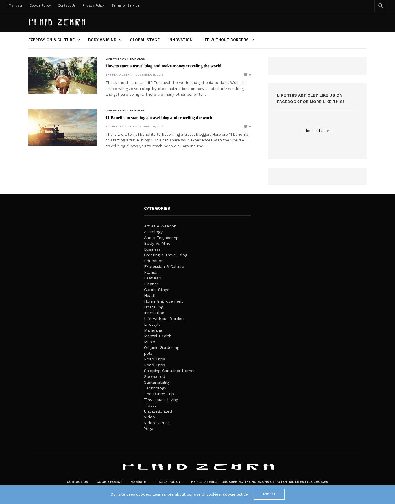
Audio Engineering (161, 238)
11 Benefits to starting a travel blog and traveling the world (159, 117)
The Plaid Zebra (119, 74)
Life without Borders (225, 40)
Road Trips (154, 359)
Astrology (153, 232)
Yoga (148, 428)
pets (148, 353)
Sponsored (154, 376)
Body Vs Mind (102, 40)
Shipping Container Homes (169, 371)
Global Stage (145, 40)
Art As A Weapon (160, 226)
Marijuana (153, 330)
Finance (151, 284)
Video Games (157, 423)
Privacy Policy (94, 6)
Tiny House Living (161, 400)
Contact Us (67, 6)
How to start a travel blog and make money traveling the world (163, 66)
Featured (152, 278)
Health (150, 295)
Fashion (151, 272)
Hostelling (153, 307)
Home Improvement (163, 301)
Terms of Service (126, 6)
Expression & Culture (51, 40)
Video (149, 417)
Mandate (16, 6)
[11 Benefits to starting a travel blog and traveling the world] (62, 127)
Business (152, 249)
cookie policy (235, 494)
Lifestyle (152, 324)
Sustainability (157, 382)
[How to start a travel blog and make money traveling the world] (62, 75)
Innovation (180, 40)
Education (154, 261)
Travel (150, 405)
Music (149, 342)
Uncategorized (158, 411)
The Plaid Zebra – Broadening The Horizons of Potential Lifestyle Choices (258, 482)
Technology (155, 388)
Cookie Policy (40, 6)
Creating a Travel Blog (165, 255)
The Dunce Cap (159, 394)
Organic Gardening (161, 347)
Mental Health (157, 336)
